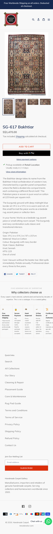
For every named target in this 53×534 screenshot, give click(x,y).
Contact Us (10, 445)
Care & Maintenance (15, 396)
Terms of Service (13, 417)
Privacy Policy (12, 424)
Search (8, 361)
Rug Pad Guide (13, 403)
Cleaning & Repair (14, 382)
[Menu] (48, 19)
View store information (16, 171)
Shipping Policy (13, 431)
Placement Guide (14, 389)
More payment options (26, 159)
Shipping (20, 136)
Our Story (10, 375)
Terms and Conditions (16, 410)
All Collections (12, 368)
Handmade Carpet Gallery (24, 522)
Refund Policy (12, 438)
